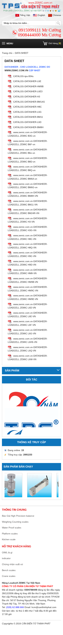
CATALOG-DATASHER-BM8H (28, 127)
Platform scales (10, 533)
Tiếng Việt (25, 15)
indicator (6, 558)
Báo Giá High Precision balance (18, 516)
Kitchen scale (9, 539)
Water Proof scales (11, 527)
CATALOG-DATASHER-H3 (26, 96)
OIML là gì (7, 552)
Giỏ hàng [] (54, 43)
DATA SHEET (21, 53)
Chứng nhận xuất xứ (12, 564)
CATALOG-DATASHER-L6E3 (27, 91)
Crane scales (8, 576)
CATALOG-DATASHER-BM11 (28, 117)
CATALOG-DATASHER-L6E (27, 81)
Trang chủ (7, 53)
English (41, 15)
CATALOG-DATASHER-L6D (27, 122)
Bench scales (9, 570)
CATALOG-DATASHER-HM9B (28, 86)
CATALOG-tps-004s (23, 76)
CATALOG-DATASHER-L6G (27, 112)
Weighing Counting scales (15, 521)
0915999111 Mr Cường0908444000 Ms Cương (39, 32)
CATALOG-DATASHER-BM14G (29, 101)
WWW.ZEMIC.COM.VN (16, 70)
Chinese (56, 15)
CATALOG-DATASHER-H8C (27, 106)
